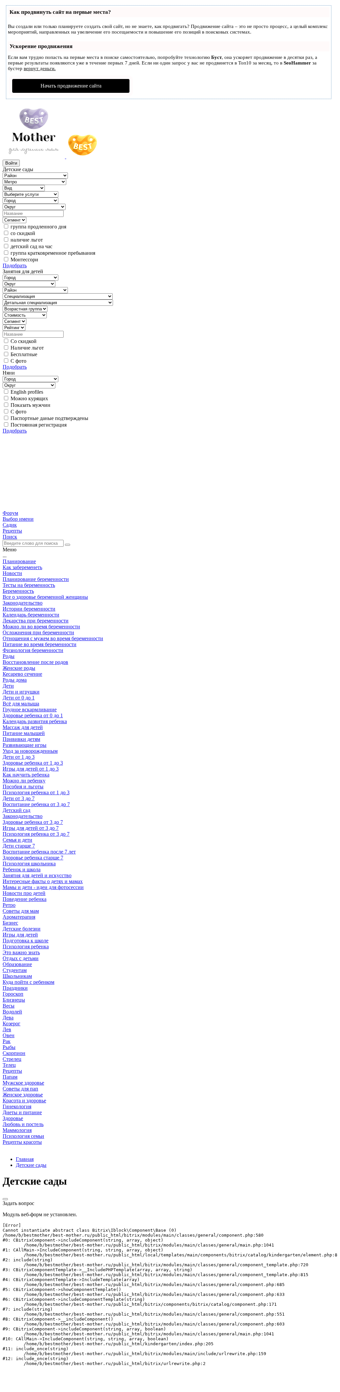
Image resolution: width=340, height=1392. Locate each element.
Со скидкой (24, 341)
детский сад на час (31, 246)
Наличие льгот (27, 348)
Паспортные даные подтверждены (49, 418)
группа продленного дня (38, 226)
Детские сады (31, 1165)
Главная (25, 1159)
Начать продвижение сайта (71, 86)
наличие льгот (27, 240)
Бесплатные (24, 354)
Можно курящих (29, 398)
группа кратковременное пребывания (53, 253)
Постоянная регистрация (39, 425)
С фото (18, 361)
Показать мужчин (30, 405)
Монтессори (24, 259)
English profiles (27, 392)
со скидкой (23, 233)
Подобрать (15, 265)
